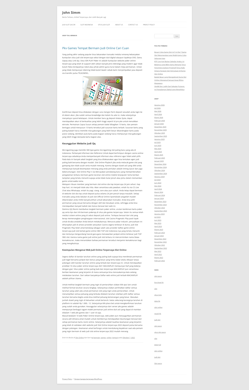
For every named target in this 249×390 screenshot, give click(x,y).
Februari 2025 (159, 158)
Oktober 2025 (159, 133)
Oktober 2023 (159, 208)
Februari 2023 (159, 233)
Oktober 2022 (159, 245)
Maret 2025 (158, 155)
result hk (157, 313)
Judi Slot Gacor (68, 25)
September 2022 (160, 248)
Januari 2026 (159, 124)
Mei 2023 (157, 223)
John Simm (71, 12)
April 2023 (158, 226)
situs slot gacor (160, 332)
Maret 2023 (158, 229)
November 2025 (160, 130)
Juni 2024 (157, 183)
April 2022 (158, 254)
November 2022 (160, 242)
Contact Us (133, 25)
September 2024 (160, 173)
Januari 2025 (159, 161)
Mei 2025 (157, 148)
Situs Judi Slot (104, 25)
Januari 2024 (159, 198)
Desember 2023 (160, 201)
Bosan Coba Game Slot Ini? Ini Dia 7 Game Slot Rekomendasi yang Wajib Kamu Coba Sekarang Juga (170, 55)
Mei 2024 (157, 186)
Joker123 (157, 345)
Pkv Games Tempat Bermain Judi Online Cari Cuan (95, 48)
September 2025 (160, 136)
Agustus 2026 (159, 105)
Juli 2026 (157, 108)
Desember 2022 (160, 239)
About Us (119, 25)
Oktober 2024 (159, 170)
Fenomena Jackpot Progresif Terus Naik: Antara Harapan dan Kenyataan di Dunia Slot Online (169, 71)
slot (155, 289)
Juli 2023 (157, 217)
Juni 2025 (157, 145)
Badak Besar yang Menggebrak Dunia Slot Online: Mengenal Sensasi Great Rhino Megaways (170, 80)
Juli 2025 (157, 142)
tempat (115, 337)
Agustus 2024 (159, 176)
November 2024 (160, 167)
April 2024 (158, 189)
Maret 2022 (158, 257)
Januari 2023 (159, 236)
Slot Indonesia (86, 25)
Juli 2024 (157, 180)
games (103, 337)
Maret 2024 (158, 192)
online (109, 337)
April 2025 (158, 152)
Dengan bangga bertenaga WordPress (88, 379)
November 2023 (160, 204)
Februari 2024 (159, 195)
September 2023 (160, 211)
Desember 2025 (160, 127)
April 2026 (158, 114)
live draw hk (159, 282)
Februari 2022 (159, 261)
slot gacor (158, 276)
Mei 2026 (157, 111)
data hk (157, 301)
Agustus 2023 (159, 214)
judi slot (157, 320)
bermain (97, 337)
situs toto (158, 295)
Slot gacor (158, 363)
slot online (158, 307)
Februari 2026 (159, 120)
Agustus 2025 (159, 139)
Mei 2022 (157, 251)
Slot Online (79, 337)
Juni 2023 (157, 220)
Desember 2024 (160, 164)
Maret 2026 (158, 117)
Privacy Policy (149, 25)
